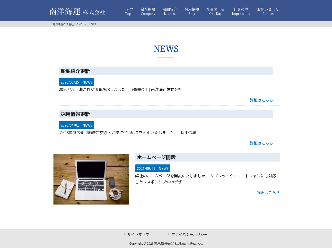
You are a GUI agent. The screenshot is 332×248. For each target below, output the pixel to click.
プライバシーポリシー (189, 234)
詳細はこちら (261, 100)
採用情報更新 (75, 113)
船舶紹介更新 (75, 70)
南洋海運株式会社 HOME (67, 24)
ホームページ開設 (156, 157)
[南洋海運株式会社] (77, 13)
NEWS (87, 82)
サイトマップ (138, 234)
